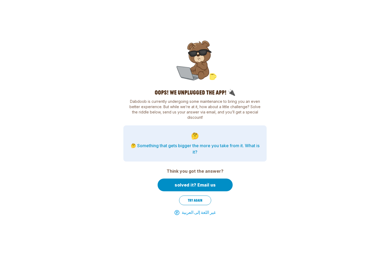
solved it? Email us (195, 185)
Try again (195, 200)
